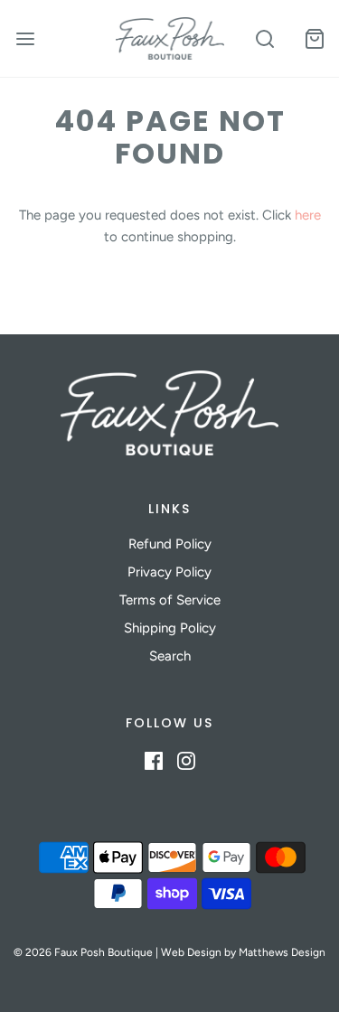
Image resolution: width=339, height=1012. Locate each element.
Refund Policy (170, 544)
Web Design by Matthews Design (243, 952)
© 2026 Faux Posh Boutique (83, 952)
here (308, 215)
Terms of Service (170, 600)
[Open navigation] (25, 38)
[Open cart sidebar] (314, 38)
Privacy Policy (169, 572)
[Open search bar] (264, 38)
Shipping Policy (170, 628)
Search (170, 656)
